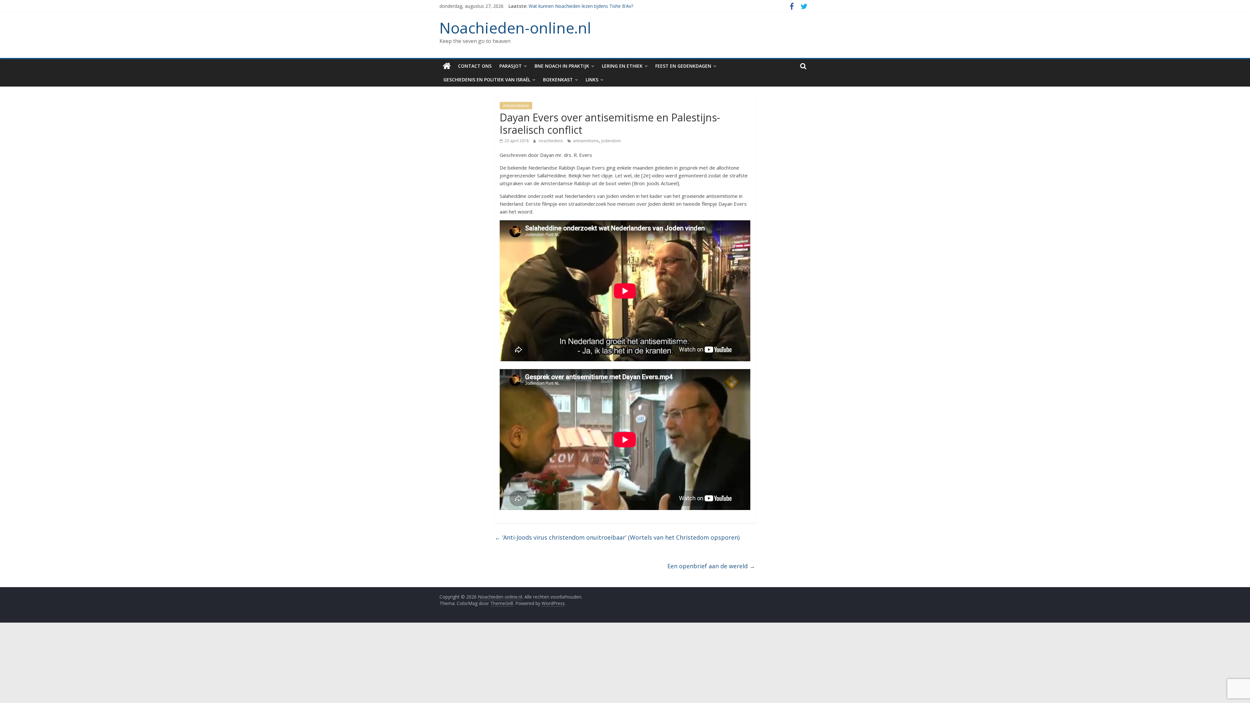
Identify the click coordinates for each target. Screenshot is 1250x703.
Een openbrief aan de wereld (711, 566)
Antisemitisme (516, 105)
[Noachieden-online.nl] (446, 66)
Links (592, 79)
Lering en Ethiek (622, 66)
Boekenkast (558, 79)
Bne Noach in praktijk (562, 66)
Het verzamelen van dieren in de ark (566, 6)
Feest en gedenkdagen (683, 66)
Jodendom (611, 141)
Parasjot (510, 66)
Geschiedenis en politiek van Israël (486, 79)
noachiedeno (551, 141)
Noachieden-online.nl (515, 28)
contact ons (475, 66)
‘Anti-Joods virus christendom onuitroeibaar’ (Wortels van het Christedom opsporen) (617, 537)
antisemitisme (586, 141)
